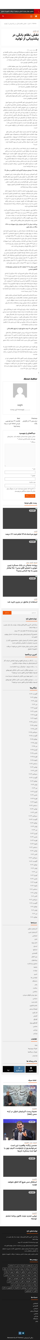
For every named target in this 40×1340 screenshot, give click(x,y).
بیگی (5, 1269)
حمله (29, 1275)
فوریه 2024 (34, 799)
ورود (36, 1045)
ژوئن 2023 (34, 826)
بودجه (10, 1269)
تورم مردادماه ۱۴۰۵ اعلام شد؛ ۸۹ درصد (21, 534)
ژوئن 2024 (34, 785)
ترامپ (29, 1272)
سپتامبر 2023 (33, 816)
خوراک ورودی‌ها (32, 1049)
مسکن (18, 1285)
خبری (35, 974)
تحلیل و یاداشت (32, 964)
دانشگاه (34, 981)
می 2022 (34, 872)
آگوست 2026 (33, 694)
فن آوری (34, 1013)
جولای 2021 (34, 907)
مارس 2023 (33, 837)
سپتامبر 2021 (33, 900)
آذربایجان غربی (32, 932)
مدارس (10, 1282)
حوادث (35, 971)
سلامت (35, 988)
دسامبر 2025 (33, 722)
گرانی (35, 1291)
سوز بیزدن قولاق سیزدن (30, 995)
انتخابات (34, 1269)
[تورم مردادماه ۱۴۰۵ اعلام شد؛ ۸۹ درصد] (20, 518)
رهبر (36, 985)
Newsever (10, 1338)
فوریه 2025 (33, 757)
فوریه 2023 (33, 840)
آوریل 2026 (34, 708)
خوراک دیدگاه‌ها (32, 1052)
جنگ (6, 1272)
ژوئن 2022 (34, 868)
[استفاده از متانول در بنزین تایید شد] (20, 586)
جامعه (35, 967)
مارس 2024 (33, 795)
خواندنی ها (34, 978)
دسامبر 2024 (33, 764)
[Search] (3, 16)
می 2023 (34, 830)
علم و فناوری (33, 1005)
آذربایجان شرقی (32, 929)
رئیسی (6, 1275)
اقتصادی (34, 31)
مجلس (16, 1282)
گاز (4, 1288)
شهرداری (16, 1278)
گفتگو (35, 1019)
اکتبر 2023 (34, 812)
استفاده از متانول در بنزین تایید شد (22, 602)
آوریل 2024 (34, 792)
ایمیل (33, 476)
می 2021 (34, 914)
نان (13, 1285)
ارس (17, 1266)
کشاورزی (10, 1288)
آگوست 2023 (33, 819)
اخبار (38, 31)
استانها (35, 950)
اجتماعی (34, 936)
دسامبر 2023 (33, 806)
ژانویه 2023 (33, 844)
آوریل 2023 (33, 833)
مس (24, 1285)
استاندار (11, 1266)
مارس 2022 (33, 879)
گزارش (35, 1016)
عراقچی (34, 1282)
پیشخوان (34, 960)
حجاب (34, 1275)
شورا (10, 1278)
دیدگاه (32, 442)
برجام (27, 1269)
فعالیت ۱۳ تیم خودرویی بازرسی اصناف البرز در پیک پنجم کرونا (12, 422)
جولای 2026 (33, 697)
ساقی (22, 1278)
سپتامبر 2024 (33, 774)
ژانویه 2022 (33, 886)
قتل (22, 1282)
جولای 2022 (33, 865)
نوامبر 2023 (33, 809)
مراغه (35, 1285)
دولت (12, 1275)
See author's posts (27, 410)
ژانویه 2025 (33, 760)
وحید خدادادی (32, 1288)
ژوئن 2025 (34, 743)
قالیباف (28, 1282)
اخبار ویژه (35, 562)
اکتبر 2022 (34, 854)
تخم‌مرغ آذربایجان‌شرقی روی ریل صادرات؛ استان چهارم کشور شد (21, 1245)
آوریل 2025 (33, 750)
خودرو (23, 1275)
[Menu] (31, 16)
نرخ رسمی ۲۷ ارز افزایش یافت (30, 421)
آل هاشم (29, 1266)
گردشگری (28, 1291)
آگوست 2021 (33, 903)
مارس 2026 (33, 711)
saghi (20, 405)
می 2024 (34, 788)
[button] (31, 16)
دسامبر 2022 (33, 847)
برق (22, 1269)
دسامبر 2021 (33, 889)
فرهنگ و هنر (33, 1009)
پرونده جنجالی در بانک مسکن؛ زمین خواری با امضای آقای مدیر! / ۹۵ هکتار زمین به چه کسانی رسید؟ (22, 568)
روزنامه (28, 1278)
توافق (17, 1272)
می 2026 (34, 704)
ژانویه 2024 (33, 802)
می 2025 (34, 746)
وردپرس (34, 1056)
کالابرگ (17, 1288)
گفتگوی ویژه (33, 1023)
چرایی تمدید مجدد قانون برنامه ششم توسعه (21, 1217)
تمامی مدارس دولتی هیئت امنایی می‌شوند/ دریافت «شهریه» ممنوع (20, 1254)
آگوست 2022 (33, 861)
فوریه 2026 (34, 715)
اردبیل (35, 946)
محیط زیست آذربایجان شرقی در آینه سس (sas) (22, 1113)
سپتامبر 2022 (33, 858)
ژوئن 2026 (34, 701)
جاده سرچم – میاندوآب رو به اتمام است (22, 667)
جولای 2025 (33, 739)
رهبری (34, 1278)
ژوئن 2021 (34, 910)
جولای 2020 (33, 917)
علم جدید (34, 1002)
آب (35, 1266)
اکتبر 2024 (34, 771)
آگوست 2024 (33, 778)
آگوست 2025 (33, 736)
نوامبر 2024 (33, 767)
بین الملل (34, 957)
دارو (18, 1275)
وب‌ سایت (32, 482)
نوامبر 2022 (33, 851)
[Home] (36, 16)
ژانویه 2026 (34, 718)
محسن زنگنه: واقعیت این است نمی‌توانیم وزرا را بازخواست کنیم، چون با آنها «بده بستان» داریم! (20, 1148)
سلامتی (35, 992)
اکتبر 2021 (34, 896)
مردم (29, 1285)
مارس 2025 (33, 753)
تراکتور (23, 1272)
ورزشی (35, 1030)
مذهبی (35, 1026)
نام (33, 469)
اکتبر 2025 (34, 729)
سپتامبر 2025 (33, 732)
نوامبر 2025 (33, 725)
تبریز (35, 1272)
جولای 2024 (33, 781)
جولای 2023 (33, 823)
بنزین (16, 1269)
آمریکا (22, 1266)
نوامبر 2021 (34, 893)
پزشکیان (24, 1288)
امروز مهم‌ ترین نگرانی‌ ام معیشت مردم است (19, 676)
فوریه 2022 (34, 882)
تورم (12, 1272)
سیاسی (27, 562)
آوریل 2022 (34, 875)
